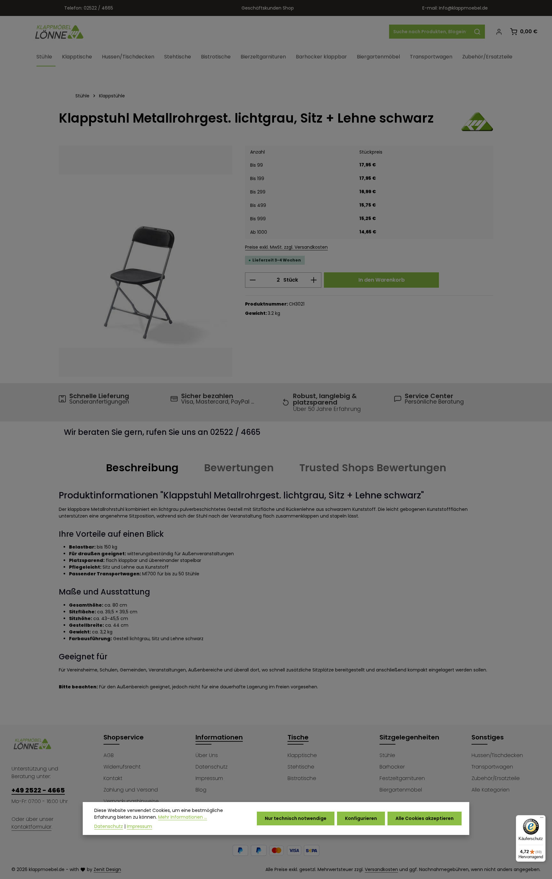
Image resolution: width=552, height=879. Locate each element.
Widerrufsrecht (122, 766)
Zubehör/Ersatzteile (495, 778)
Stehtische (301, 766)
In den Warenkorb (381, 280)
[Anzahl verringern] (252, 280)
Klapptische (302, 755)
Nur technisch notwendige (295, 818)
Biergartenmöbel (400, 789)
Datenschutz (211, 766)
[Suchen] (477, 32)
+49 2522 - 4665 (38, 790)
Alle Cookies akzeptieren (424, 818)
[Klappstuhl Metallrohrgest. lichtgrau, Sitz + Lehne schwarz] (145, 261)
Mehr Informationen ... (182, 817)
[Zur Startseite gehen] (59, 31)
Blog (200, 789)
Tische (298, 737)
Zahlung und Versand (130, 789)
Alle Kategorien (490, 789)
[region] (145, 261)
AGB (108, 755)
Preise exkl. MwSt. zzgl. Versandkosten (286, 247)
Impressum (209, 778)
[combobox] (429, 32)
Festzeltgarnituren (402, 778)
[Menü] (542, 819)
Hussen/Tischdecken (497, 755)
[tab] (142, 468)
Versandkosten (381, 869)
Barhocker (392, 766)
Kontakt (112, 778)
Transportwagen (492, 766)
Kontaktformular (31, 826)
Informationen (219, 737)
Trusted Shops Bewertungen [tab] (372, 467)
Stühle (387, 755)
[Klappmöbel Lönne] (477, 121)
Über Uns (206, 755)
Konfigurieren (361, 818)
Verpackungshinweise (131, 801)
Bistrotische (302, 778)
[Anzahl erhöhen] (313, 280)
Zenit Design (107, 869)
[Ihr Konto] (499, 32)
